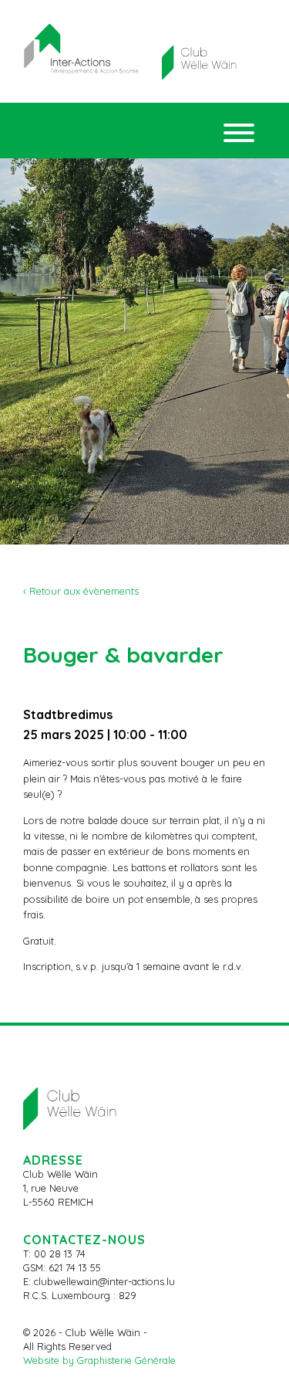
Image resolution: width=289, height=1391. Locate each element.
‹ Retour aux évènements (81, 591)
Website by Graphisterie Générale (99, 1360)
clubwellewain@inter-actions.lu (104, 1281)
